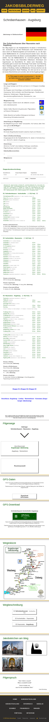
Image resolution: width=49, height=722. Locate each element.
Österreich (28, 704)
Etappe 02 (24, 389)
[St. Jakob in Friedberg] (12, 664)
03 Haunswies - (24, 624)
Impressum (32, 718)
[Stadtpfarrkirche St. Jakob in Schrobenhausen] (12, 648)
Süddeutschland (12, 704)
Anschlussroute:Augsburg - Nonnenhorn (19, 448)
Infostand (30, 713)
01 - (24, 612)
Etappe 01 (16, 389)
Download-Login (42, 718)
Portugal (18, 713)
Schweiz (12, 708)
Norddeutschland (28, 699)
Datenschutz (25, 718)
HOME (15, 699)
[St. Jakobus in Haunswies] (36, 648)
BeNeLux (40, 704)
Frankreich (24, 708)
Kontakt (19, 718)
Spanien (37, 708)
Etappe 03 (32, 389)
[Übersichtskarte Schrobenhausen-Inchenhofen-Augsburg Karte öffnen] (24, 572)
